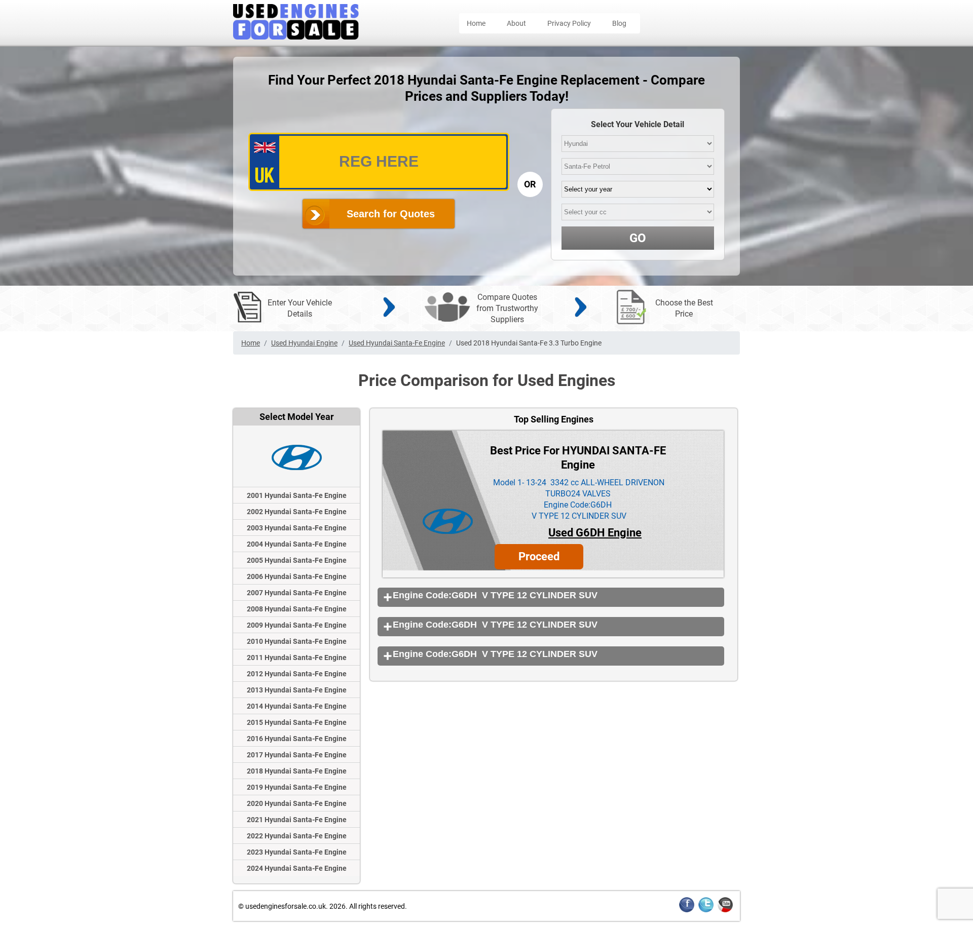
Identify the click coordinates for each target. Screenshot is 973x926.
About (516, 23)
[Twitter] (706, 910)
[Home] (296, 37)
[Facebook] (686, 910)
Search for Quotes (391, 213)
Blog (619, 23)
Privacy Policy (569, 23)
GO (637, 238)
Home (476, 23)
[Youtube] (725, 910)
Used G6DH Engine (595, 532)
